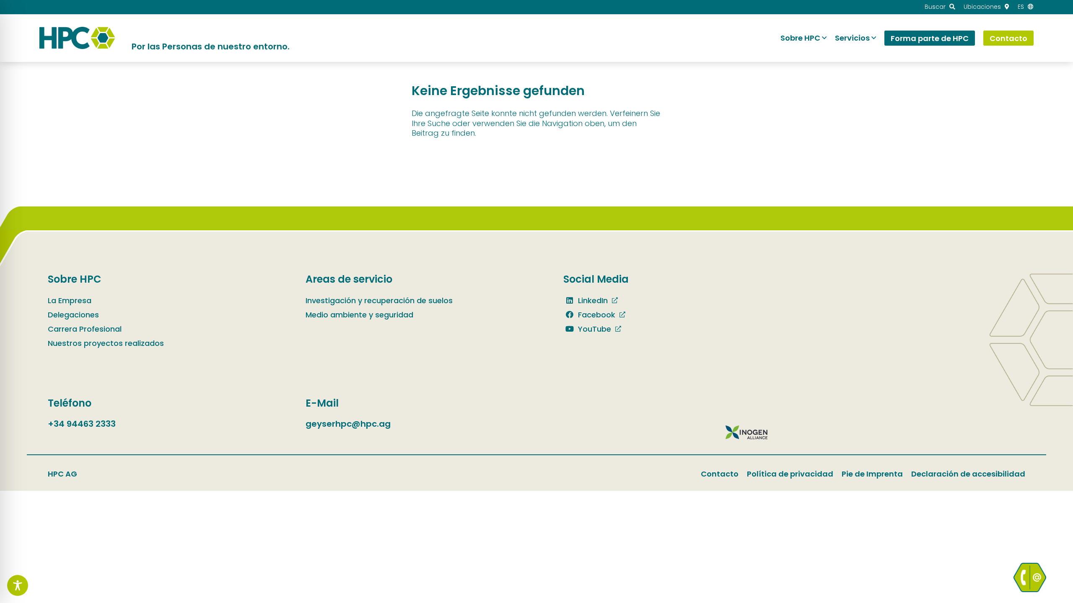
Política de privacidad (790, 474)
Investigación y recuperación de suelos (379, 300)
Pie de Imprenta (872, 474)
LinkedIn (592, 300)
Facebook (595, 314)
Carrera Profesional (85, 329)
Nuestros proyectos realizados (106, 343)
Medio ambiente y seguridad (359, 314)
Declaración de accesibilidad (968, 474)
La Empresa (69, 300)
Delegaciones (73, 314)
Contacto (720, 474)
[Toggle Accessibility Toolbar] (17, 585)
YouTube (593, 329)
